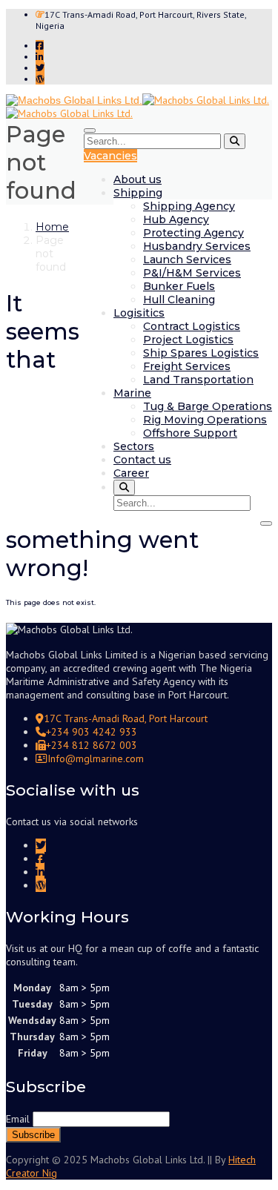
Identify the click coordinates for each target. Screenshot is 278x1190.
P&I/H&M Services (192, 273)
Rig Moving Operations (205, 419)
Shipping (137, 192)
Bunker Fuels (179, 286)
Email (18, 1118)
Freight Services (187, 366)
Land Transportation (198, 379)
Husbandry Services (197, 246)
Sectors (133, 446)
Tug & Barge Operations (207, 406)
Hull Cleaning (179, 299)
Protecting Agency (193, 232)
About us (137, 179)
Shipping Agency (189, 206)
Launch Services (187, 259)
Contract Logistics (191, 326)
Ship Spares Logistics (201, 353)
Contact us (142, 459)
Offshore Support (190, 433)
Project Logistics (188, 339)
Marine (132, 393)
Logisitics (139, 313)
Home (52, 227)
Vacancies (110, 155)
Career (131, 473)
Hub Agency (176, 219)
